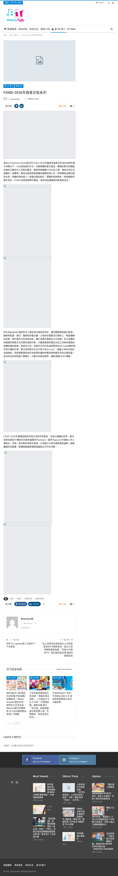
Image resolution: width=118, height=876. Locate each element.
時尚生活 (34, 29)
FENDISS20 (28, 599)
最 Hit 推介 (60, 29)
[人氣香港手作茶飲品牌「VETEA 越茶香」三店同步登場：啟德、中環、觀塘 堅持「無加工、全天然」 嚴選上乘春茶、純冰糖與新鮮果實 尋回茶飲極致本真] (68, 787)
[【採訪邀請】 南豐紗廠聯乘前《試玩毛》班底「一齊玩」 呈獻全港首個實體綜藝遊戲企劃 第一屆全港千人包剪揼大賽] (39, 821)
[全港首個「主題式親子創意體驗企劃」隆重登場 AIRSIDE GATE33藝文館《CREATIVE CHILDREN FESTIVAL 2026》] (98, 836)
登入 (16, 745)
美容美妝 (22, 29)
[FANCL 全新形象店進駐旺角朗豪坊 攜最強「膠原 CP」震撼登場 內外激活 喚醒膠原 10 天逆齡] (68, 812)
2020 (12, 599)
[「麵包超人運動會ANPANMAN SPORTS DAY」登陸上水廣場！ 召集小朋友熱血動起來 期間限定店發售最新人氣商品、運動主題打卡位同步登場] (98, 787)
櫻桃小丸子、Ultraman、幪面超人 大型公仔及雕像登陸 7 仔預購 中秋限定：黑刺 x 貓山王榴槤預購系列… (103, 816)
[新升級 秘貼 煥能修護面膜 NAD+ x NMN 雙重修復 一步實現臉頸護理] (39, 787)
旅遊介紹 (45, 29)
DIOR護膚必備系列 (81, 836)
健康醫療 (11, 29)
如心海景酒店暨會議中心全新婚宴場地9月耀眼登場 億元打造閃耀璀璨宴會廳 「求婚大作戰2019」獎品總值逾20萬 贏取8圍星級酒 (57, 649)
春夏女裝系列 (39, 599)
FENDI (19, 599)
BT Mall (71, 29)
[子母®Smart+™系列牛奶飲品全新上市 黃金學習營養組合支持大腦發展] (62, 683)
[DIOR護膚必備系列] (68, 836)
